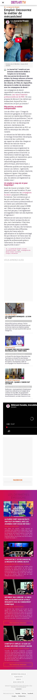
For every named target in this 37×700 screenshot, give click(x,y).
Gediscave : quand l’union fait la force (17, 383)
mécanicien (14, 253)
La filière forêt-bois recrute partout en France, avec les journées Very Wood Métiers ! (17, 521)
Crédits (18, 679)
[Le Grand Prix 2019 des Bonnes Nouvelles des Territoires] (14, 341)
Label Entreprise (10, 347)
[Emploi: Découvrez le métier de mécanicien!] (5, 70)
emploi (12, 252)
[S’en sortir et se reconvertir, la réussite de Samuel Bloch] (18, 552)
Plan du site (18, 677)
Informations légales (18, 674)
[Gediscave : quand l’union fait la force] (14, 374)
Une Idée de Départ (11, 314)
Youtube (17, 693)
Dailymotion (21, 696)
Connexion (18, 689)
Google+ (14, 696)
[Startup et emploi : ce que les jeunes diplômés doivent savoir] (18, 637)
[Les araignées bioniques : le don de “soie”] (14, 308)
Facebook (30, 693)
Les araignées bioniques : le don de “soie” (18, 317)
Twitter (24, 693)
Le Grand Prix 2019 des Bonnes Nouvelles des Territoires (17, 350)
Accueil (24, 248)
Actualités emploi (11, 250)
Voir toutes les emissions (18, 623)
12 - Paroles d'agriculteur (12, 380)
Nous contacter (18, 682)
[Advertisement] (18, 282)
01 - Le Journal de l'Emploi (11, 7)
